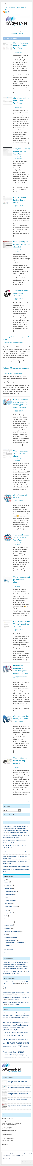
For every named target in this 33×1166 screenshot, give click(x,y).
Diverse (6, 882)
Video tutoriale (8, 903)
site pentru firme (6, 1046)
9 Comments (17, 679)
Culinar (8, 945)
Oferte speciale (8, 888)
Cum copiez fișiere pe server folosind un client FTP (21, 244)
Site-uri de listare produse (10, 937)
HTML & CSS (8, 885)
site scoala (8, 1049)
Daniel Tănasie (6, 869)
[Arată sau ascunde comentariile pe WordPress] (7, 293)
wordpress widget (25, 1057)
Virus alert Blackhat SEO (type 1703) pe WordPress (21, 537)
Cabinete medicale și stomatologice (15, 942)
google (20, 1019)
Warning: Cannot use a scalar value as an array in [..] (16, 1002)
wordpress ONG (8, 1055)
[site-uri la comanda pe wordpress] (16, 21)
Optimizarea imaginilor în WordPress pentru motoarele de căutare (21, 669)
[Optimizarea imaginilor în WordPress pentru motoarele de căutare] (7, 668)
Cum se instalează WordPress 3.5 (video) (17, 832)
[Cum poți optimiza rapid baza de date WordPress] (7, 45)
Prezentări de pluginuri (19, 676)
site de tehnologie (21, 1039)
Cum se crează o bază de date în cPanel (19, 200)
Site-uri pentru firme (9, 940)
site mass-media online (17, 1042)
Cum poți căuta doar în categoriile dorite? (21, 717)
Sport (5, 953)
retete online (20, 1032)
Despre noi (9, 31)
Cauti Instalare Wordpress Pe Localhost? (13, 835)
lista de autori (20, 1022)
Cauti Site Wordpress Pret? (9, 846)
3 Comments (17, 630)
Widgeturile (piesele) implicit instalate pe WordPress (21, 151)
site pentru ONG (15, 1046)
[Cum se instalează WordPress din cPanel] (7, 453)
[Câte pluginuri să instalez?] (7, 498)
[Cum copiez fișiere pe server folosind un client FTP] (7, 244)
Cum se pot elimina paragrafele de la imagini (16, 338)
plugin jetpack (22, 1029)
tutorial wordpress (18, 1049)
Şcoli (5, 934)
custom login (8, 1017)
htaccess (23, 1019)
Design (6, 916)
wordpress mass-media (13, 1051)
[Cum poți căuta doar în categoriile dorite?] (7, 719)
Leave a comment (18, 52)
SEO (25, 676)
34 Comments (17, 460)
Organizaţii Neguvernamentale (12, 931)
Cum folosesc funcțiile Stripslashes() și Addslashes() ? (16, 997)
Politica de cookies (21, 7)
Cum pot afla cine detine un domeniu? (12, 987)
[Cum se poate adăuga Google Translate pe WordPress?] (7, 624)
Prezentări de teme (9, 894)
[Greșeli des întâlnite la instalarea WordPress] (7, 100)
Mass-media (7, 928)
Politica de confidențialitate (9, 7)
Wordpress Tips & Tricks (18, 342)
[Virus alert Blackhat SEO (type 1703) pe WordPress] (7, 537)
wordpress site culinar (9, 1057)
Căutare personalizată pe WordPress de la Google (21, 579)
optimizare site (7, 1030)
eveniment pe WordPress (22, 1017)
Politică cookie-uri (7, 1158)
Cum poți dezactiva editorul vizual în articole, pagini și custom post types (20, 403)
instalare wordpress (10, 1022)
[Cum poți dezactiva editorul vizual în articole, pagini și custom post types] (7, 402)
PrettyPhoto (6, 1032)
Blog (20, 31)
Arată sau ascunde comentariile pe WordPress (20, 293)
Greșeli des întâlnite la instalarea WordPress (21, 100)
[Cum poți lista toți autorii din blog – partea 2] (7, 760)
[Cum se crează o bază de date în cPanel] (7, 200)
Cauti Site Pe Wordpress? (9, 840)
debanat (13, 1017)
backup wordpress (23, 1013)
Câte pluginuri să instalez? (20, 496)
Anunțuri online (8, 913)
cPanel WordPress (14, 1015)
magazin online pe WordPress (13, 1025)
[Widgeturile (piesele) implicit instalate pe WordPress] (7, 151)
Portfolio (24, 31)
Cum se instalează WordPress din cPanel (20, 453)
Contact (5, 9)
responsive (14, 1032)
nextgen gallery (20, 1027)
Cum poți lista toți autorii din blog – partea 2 (20, 760)
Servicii (14, 31)
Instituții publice (8, 922)
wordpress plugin (18, 1055)
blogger (8, 1015)
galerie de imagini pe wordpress (11, 1020)
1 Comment (17, 251)
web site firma (27, 1049)
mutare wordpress (13, 1027)
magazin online (26, 1022)
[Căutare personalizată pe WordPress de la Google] (7, 579)
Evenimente (7, 919)
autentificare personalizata (11, 1013)
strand (11, 1049)
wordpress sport (18, 1057)
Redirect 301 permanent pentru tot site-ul (16, 369)
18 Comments (17, 299)
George (4, 851)
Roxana (5, 866)
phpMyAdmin (15, 1030)
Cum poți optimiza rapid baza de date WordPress (20, 45)
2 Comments (17, 206)
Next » (27, 801)
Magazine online (13, 33)
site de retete (14, 1039)
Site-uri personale (8, 949)
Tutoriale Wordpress (19, 51)
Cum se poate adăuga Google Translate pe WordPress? (21, 624)
